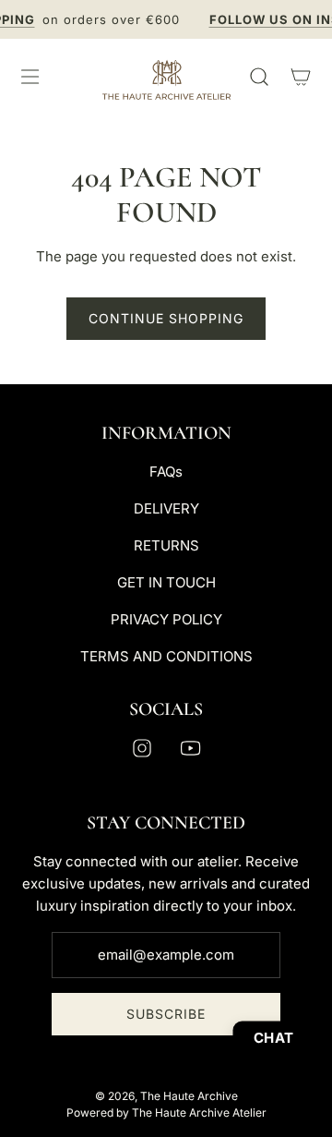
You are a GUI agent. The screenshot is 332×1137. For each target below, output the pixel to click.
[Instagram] (142, 748)
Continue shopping (166, 318)
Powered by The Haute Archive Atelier (166, 1112)
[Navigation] (29, 76)
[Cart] (300, 76)
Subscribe (166, 1014)
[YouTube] (190, 748)
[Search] (258, 76)
